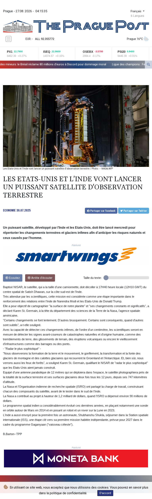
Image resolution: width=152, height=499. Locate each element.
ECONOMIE (9, 210)
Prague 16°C (135, 39)
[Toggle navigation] (8, 39)
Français (136, 11)
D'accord (105, 493)
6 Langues (137, 16)
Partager (102, 210)
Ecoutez (14, 278)
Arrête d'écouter (41, 278)
